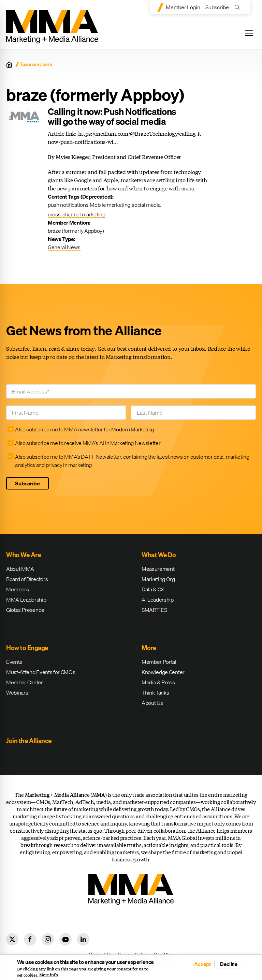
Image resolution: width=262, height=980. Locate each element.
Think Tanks (155, 692)
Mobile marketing (110, 204)
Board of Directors (27, 579)
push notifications (68, 204)
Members (17, 589)
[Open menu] (249, 33)
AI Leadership (158, 599)
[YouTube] (65, 939)
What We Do (159, 555)
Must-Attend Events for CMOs (40, 672)
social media (146, 204)
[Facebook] (30, 939)
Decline (228, 964)
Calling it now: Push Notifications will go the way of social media (112, 116)
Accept (202, 964)
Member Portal (159, 661)
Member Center (24, 682)
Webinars (17, 692)
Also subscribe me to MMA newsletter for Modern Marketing (84, 429)
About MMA (20, 568)
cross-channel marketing (76, 214)
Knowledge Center (163, 672)
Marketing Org (158, 579)
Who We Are (23, 555)
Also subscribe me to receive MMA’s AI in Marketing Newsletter (87, 443)
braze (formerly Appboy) (76, 230)
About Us (152, 702)
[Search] (238, 7)
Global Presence (25, 609)
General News (64, 247)
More (149, 648)
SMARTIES (154, 609)
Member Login (183, 7)
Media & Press (158, 682)
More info (48, 975)
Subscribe (217, 7)
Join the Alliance (29, 741)
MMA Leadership (26, 599)
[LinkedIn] (83, 939)
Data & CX (153, 589)
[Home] (9, 65)
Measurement (158, 568)
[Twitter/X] (12, 939)
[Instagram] (48, 939)
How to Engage (27, 648)
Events (14, 661)
